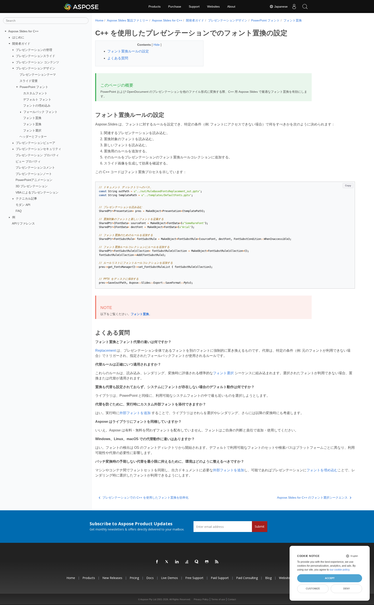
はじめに (18, 37)
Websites (213, 6)
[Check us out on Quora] (197, 562)
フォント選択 (32, 130)
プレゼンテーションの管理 (34, 50)
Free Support (194, 578)
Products (154, 6)
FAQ (19, 211)
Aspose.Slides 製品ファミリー (127, 20)
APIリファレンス (23, 223)
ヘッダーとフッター (33, 136)
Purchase (174, 6)
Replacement (105, 350)
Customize (313, 588)
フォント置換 (32, 118)
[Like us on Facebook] (157, 562)
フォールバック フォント (40, 112)
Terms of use (218, 599)
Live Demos (169, 578)
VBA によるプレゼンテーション (37, 192)
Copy (348, 185)
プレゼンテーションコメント (35, 167)
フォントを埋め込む (322, 470)
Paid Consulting (247, 578)
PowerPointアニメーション (34, 180)
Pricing (134, 578)
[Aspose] (81, 6)
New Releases (112, 578)
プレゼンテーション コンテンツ (37, 62)
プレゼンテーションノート (34, 174)
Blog (268, 578)
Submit (259, 526)
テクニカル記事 (26, 198)
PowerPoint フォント (34, 87)
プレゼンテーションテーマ (37, 74)
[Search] (305, 6)
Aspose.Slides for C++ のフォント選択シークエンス (312, 497)
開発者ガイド (21, 43)
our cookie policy (339, 569)
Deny (346, 588)
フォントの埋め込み (36, 105)
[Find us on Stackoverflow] (187, 562)
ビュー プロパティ (28, 161)
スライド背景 (28, 81)
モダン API (23, 205)
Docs (150, 578)
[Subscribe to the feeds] (217, 562)
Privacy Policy (201, 599)
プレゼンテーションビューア (35, 143)
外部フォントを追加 (135, 413)
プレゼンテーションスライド (35, 56)
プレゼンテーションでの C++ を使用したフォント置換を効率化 (145, 497)
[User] (294, 6)
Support (194, 6)
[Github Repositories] (207, 562)
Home (99, 20)
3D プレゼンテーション (32, 186)
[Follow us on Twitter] (167, 562)
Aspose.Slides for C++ (23, 31)
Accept (330, 578)
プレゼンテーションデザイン (35, 68)
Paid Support (220, 578)
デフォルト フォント (37, 99)
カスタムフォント (35, 93)
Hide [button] (157, 44)
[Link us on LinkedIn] (177, 562)
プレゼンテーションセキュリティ (38, 149)
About (231, 6)
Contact (232, 599)
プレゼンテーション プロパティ (37, 155)
